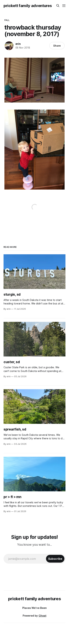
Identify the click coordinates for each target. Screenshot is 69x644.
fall (7, 20)
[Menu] (64, 5)
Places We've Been (34, 608)
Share (57, 45)
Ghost (42, 615)
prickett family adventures (28, 6)
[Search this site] (58, 5)
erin (18, 44)
